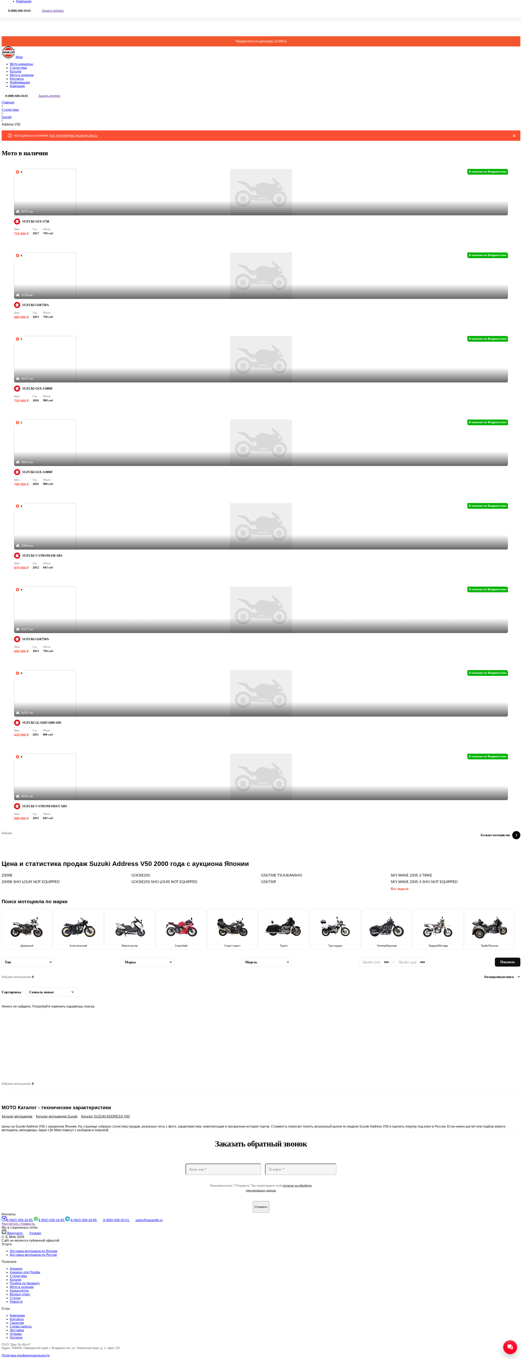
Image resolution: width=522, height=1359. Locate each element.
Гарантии (17, 1323)
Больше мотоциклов (495, 835)
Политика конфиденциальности (26, 1355)
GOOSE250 (140, 875)
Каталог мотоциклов (17, 1116)
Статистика (18, 67)
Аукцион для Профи (25, 1272)
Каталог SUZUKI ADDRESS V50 (105, 1116)
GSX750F (268, 882)
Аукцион (16, 1268)
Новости (16, 1301)
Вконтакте (15, 1233)
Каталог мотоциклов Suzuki (56, 1116)
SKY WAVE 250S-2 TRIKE (411, 875)
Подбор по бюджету (25, 1283)
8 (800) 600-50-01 (116, 1220)
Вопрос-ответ (20, 1294)
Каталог (16, 71)
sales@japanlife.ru (149, 1220)
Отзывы (16, 1334)
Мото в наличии (22, 75)
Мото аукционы (21, 64)
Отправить (261, 1206)
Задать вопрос (53, 10)
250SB (7, 875)
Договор (16, 1337)
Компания (17, 86)
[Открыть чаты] (510, 1347)
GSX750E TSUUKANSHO (281, 875)
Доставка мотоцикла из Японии (33, 1251)
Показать (507, 962)
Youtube (35, 1233)
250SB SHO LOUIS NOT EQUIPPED (31, 882)
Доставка (17, 1330)
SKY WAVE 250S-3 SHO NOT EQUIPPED (424, 882)
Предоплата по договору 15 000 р (261, 41)
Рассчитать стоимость (18, 1224)
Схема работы (21, 1326)
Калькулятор (19, 1290)
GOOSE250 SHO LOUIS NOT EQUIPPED (164, 882)
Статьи (15, 1298)
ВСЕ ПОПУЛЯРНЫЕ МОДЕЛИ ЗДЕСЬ (73, 135)
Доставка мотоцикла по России (33, 1255)
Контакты (17, 78)
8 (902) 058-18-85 (20, 1220)
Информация (20, 82)
